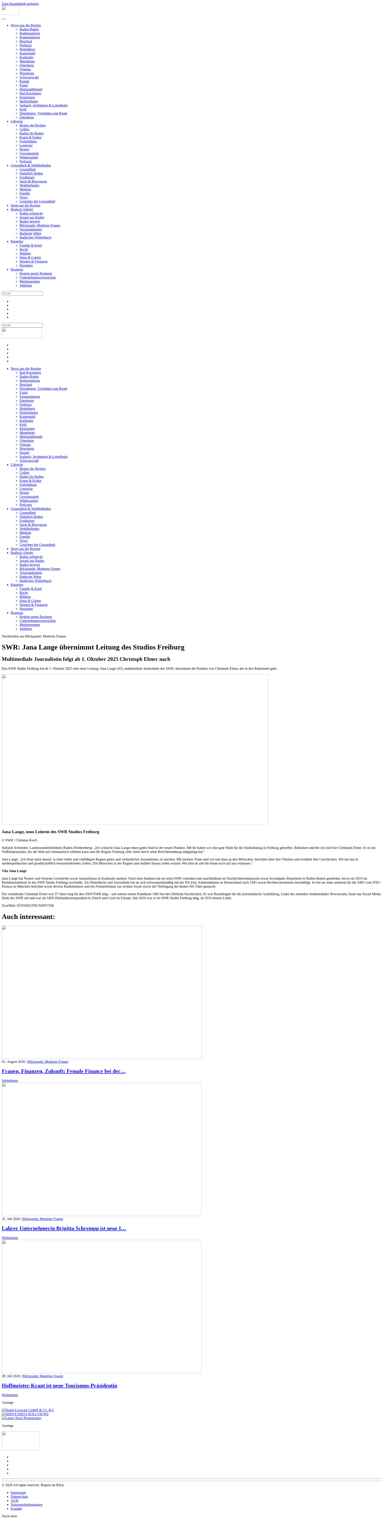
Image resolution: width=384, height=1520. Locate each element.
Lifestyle (17, 121)
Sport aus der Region (25, 205)
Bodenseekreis (30, 33)
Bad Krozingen (30, 93)
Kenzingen (27, 97)
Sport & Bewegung (33, 181)
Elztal (24, 85)
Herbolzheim (29, 101)
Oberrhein (27, 65)
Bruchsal (26, 41)
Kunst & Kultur (31, 137)
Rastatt (24, 81)
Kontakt (16, 1508)
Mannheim (27, 61)
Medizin (25, 189)
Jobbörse (26, 285)
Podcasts (26, 161)
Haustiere (26, 265)
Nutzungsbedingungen (26, 1504)
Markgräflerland (31, 89)
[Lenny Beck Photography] (22, 1418)
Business (17, 269)
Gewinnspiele (29, 153)
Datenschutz (19, 1496)
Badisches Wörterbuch (35, 237)
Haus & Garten (30, 257)
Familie (25, 193)
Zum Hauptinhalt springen (20, 4)
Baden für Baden (32, 133)
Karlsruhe (26, 57)
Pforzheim (27, 73)
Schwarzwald (29, 77)
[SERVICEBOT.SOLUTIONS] (25, 1414)
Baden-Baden (29, 29)
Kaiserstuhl (27, 53)
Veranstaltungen (31, 229)
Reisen (24, 149)
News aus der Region (26, 25)
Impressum (18, 1492)
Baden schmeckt (31, 213)
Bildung (25, 253)
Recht (24, 249)
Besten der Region (33, 125)
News (24, 197)
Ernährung (27, 177)
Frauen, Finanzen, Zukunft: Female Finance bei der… (64, 1071)
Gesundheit (28, 169)
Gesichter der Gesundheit (37, 201)
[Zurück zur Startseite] (11, 14)
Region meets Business (36, 273)
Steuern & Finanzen (34, 261)
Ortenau (25, 69)
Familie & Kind (31, 245)
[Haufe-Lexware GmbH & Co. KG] (28, 1410)
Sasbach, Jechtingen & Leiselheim (44, 105)
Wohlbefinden (29, 185)
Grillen (24, 129)
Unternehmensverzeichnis (38, 277)
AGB (14, 1500)
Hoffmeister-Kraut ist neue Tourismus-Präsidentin (59, 1385)
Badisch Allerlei (22, 209)
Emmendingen (30, 37)
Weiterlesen (10, 1080)
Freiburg (26, 45)
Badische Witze (30, 233)
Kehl (23, 109)
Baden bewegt (30, 221)
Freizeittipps (28, 141)
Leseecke (26, 145)
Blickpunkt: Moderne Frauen (40, 225)
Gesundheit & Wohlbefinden (31, 165)
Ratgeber (17, 241)
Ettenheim (27, 117)
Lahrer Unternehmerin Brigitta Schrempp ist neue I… (64, 1228)
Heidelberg (27, 49)
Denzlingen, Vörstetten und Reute (43, 113)
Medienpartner (30, 281)
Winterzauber (29, 157)
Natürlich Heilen (31, 173)
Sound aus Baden (32, 217)
